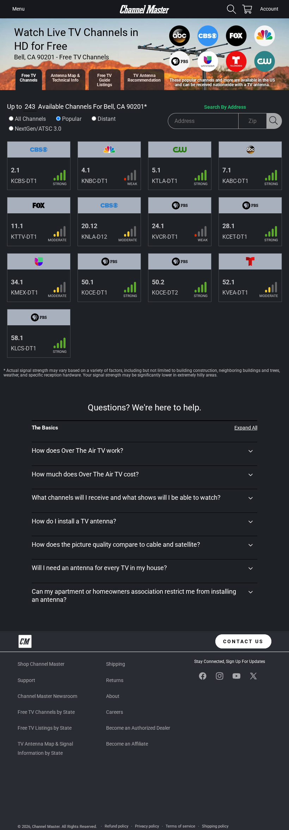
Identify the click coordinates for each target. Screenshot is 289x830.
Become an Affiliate (127, 744)
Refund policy (116, 826)
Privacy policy (147, 826)
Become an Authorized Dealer (138, 728)
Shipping (115, 664)
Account (269, 9)
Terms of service (180, 826)
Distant (107, 118)
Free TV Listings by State (45, 728)
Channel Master (46, 826)
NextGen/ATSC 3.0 (38, 128)
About (112, 696)
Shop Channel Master (41, 664)
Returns (114, 680)
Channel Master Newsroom (47, 696)
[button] (18, 9)
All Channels (30, 118)
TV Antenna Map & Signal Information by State (45, 748)
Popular (71, 118)
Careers (114, 712)
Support (26, 680)
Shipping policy (215, 826)
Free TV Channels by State (46, 712)
